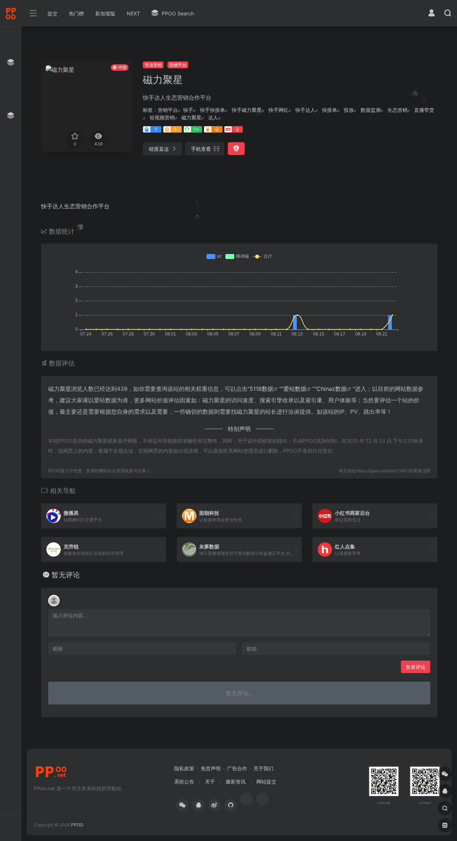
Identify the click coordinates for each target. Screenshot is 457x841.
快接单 (329, 110)
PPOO (77, 824)
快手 (188, 110)
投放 (349, 110)
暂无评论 (65, 575)
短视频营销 (162, 117)
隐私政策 (184, 768)
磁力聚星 (191, 117)
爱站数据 (294, 388)
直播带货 (424, 110)
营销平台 (177, 65)
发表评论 (416, 667)
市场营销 (153, 65)
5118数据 (261, 388)
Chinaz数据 (332, 388)
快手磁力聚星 (247, 110)
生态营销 (397, 110)
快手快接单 (212, 110)
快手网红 (278, 110)
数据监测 (371, 110)
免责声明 (211, 768)
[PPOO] (51, 773)
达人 (213, 117)
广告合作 (237, 768)
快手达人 (305, 110)
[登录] (431, 13)
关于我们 (263, 768)
